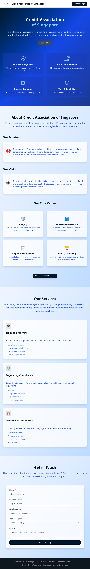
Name (12, 490)
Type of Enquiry (16, 519)
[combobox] (45, 523)
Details (13, 528)
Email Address (15, 509)
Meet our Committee (45, 276)
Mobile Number (16, 499)
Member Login (79, 4)
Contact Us (45, 43)
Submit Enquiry (45, 542)
